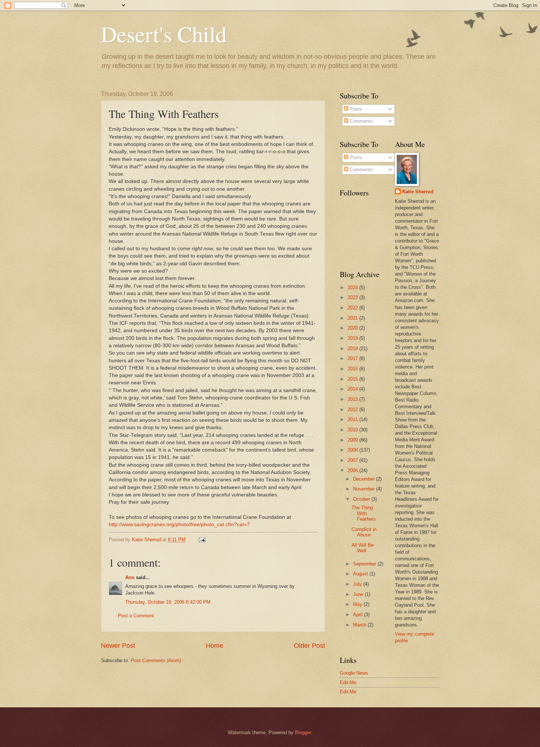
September (365, 564)
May (358, 604)
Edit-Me (348, 682)
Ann (129, 577)
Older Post (309, 645)
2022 (353, 307)
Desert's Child (164, 34)
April (358, 614)
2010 (353, 429)
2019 (353, 338)
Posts (355, 109)
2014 (353, 389)
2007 (353, 460)
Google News (354, 673)
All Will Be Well (363, 547)
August (361, 574)
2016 (353, 368)
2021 (353, 318)
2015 (353, 379)
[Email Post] (202, 539)
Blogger (303, 732)
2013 (353, 399)
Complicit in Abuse (364, 532)
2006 (353, 470)
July (358, 584)
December (364, 479)
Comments (360, 121)
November (364, 489)
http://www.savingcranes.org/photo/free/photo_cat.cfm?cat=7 (179, 524)
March (360, 625)
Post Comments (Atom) (156, 660)
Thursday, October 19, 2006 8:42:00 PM (167, 602)
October (362, 499)
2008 (353, 450)
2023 (353, 297)
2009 (353, 440)
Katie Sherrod (417, 191)
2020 (353, 328)
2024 (353, 287)
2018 (353, 348)
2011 (353, 419)
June (359, 594)
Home (214, 645)
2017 (353, 358)
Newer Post (118, 645)
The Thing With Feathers (364, 513)
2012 (353, 409)
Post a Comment (136, 615)
